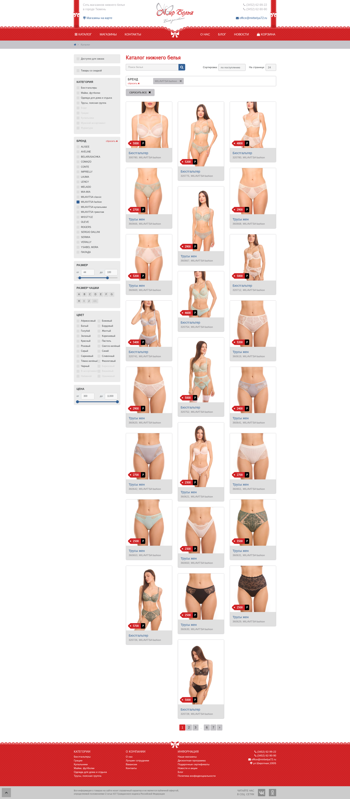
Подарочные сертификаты (193, 764)
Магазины (108, 34)
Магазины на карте (99, 18)
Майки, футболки (84, 768)
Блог (222, 34)
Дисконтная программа (192, 760)
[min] (87, 272)
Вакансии (131, 764)
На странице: (257, 67)
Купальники (81, 764)
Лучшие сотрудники (137, 760)
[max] (111, 272)
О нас (205, 34)
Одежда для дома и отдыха (90, 772)
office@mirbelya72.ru (253, 18)
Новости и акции (187, 768)
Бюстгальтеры (82, 756)
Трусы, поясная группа (87, 775)
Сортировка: (210, 67)
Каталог (84, 34)
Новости (241, 34)
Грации (78, 760)
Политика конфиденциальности (197, 775)
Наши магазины (187, 756)
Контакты (133, 34)
